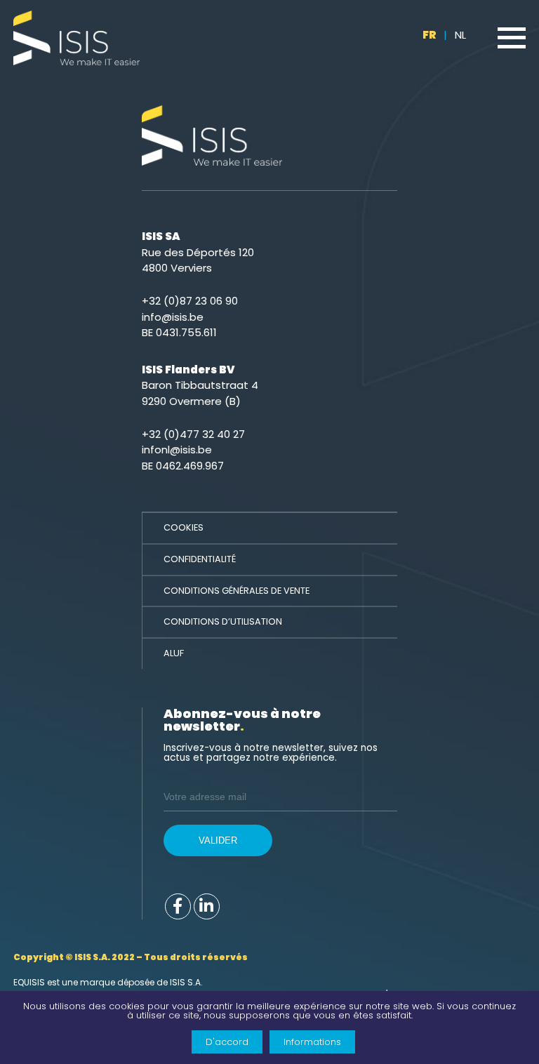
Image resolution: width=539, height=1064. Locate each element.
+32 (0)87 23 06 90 (190, 300)
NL (460, 34)
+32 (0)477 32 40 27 (193, 434)
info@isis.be (173, 317)
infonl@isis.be (177, 449)
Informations (312, 1042)
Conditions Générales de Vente (237, 591)
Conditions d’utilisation (223, 621)
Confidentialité (200, 559)
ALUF (174, 653)
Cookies (184, 527)
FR (429, 34)
